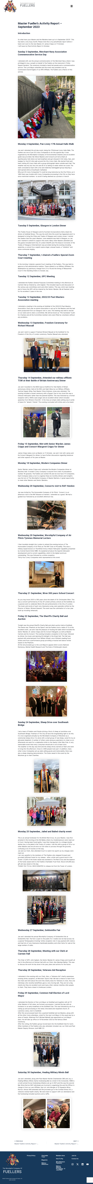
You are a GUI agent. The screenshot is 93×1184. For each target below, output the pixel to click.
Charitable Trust (45, 1156)
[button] (71, 6)
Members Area (60, 1155)
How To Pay (59, 1158)
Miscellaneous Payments (60, 1162)
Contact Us (75, 1158)
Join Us (74, 1155)
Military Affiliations (45, 1163)
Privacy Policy (31, 1155)
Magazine (44, 1160)
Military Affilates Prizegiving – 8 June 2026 (60, 1168)
